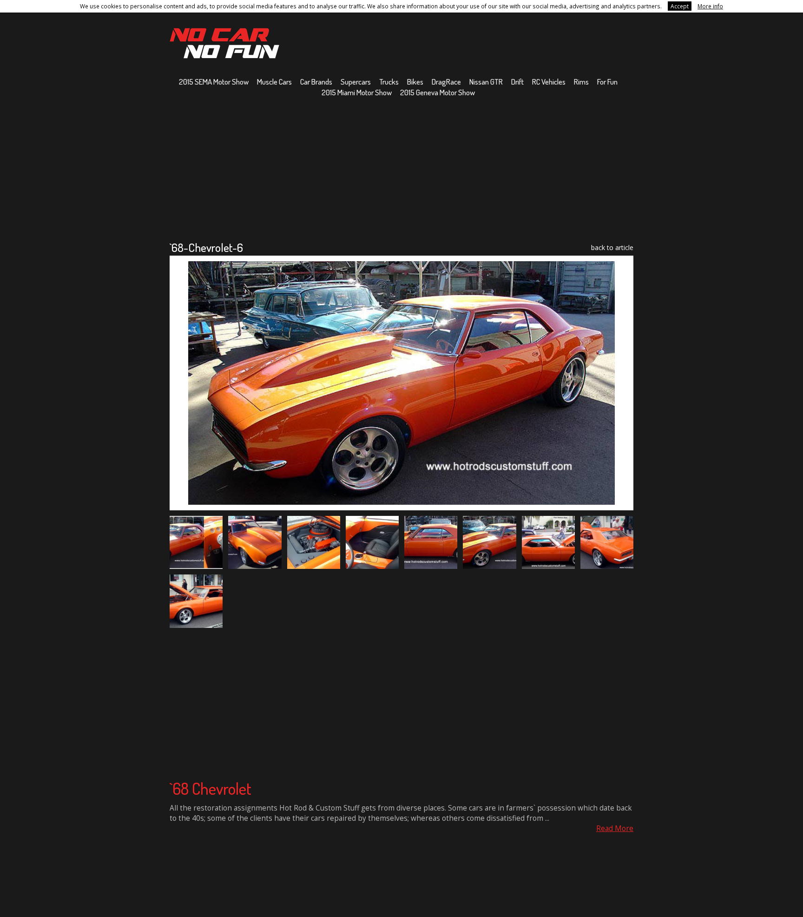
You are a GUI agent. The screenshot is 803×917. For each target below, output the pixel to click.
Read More (614, 828)
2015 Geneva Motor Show (437, 92)
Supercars (356, 81)
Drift (517, 81)
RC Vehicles (549, 81)
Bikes (415, 81)
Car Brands (316, 81)
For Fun (607, 81)
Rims (581, 81)
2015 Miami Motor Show (357, 92)
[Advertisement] (401, 169)
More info (710, 6)
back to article (612, 247)
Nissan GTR (486, 81)
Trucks (389, 81)
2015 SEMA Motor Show (214, 81)
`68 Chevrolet (210, 788)
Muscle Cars (274, 81)
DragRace (446, 81)
